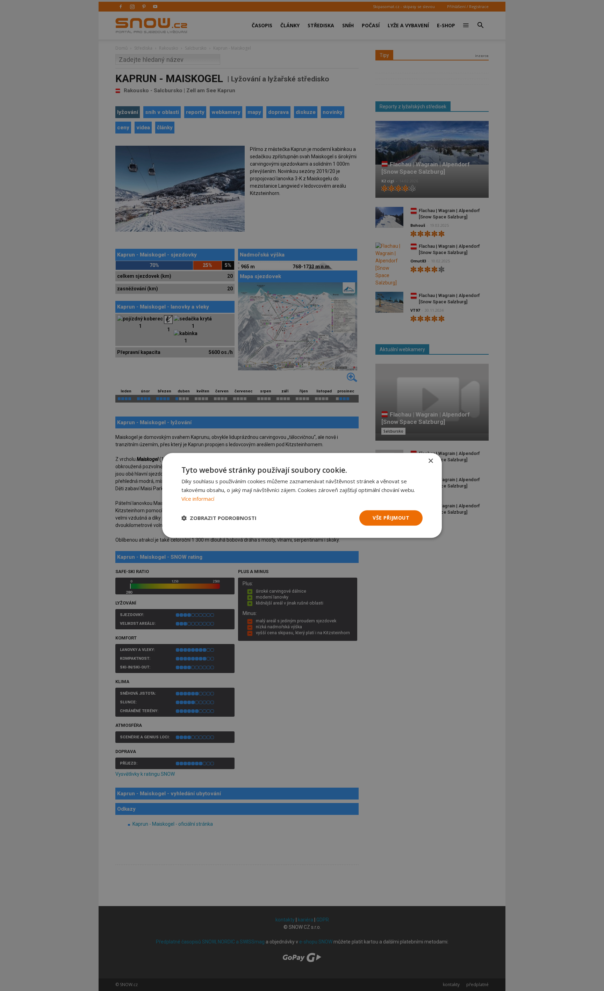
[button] (219, 518)
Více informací (197, 498)
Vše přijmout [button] (391, 517)
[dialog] (302, 495)
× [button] (430, 461)
